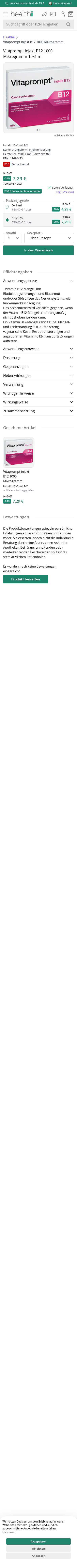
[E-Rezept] (53, 14)
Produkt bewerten (25, 579)
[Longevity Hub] (45, 14)
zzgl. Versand (65, 192)
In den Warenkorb (38, 250)
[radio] (38, 207)
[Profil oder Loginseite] (63, 14)
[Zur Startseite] (22, 14)
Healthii (9, 37)
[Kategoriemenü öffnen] (5, 14)
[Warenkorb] (71, 14)
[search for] (68, 24)
